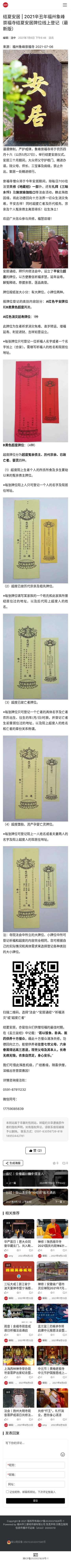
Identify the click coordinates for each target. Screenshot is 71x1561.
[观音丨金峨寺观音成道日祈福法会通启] (18, 1313)
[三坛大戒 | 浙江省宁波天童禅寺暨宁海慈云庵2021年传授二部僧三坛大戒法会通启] (18, 1271)
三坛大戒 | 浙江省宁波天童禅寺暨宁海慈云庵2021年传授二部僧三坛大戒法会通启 (18, 1286)
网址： (12, 1484)
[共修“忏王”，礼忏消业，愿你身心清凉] (52, 1398)
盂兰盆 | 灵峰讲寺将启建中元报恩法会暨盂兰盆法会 (51, 1328)
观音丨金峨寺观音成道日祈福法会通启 (17, 1328)
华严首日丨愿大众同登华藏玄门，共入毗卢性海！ (17, 1244)
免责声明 (51, 1524)
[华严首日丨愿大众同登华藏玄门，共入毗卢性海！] (18, 1228)
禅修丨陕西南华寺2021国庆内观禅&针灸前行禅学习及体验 (51, 1244)
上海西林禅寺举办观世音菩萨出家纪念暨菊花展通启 (17, 1371)
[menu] (65, 4)
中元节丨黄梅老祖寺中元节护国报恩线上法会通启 (51, 1371)
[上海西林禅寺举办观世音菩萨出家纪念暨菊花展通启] (18, 1355)
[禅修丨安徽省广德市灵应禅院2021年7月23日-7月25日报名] (52, 1271)
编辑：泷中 (9, 37)
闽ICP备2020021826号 (49, 1521)
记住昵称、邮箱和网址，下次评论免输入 (32, 1491)
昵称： (12, 1465)
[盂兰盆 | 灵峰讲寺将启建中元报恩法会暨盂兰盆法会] (52, 1313)
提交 (35, 1500)
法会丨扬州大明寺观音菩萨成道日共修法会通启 (17, 1413)
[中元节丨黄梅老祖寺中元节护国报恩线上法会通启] (52, 1355)
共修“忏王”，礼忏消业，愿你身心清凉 (51, 1413)
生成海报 (15, 1163)
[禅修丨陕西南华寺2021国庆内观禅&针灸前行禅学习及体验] (52, 1228)
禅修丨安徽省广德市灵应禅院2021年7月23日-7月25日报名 (51, 1286)
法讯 (51, 37)
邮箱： (12, 1474)
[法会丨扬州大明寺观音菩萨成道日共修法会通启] (18, 1398)
